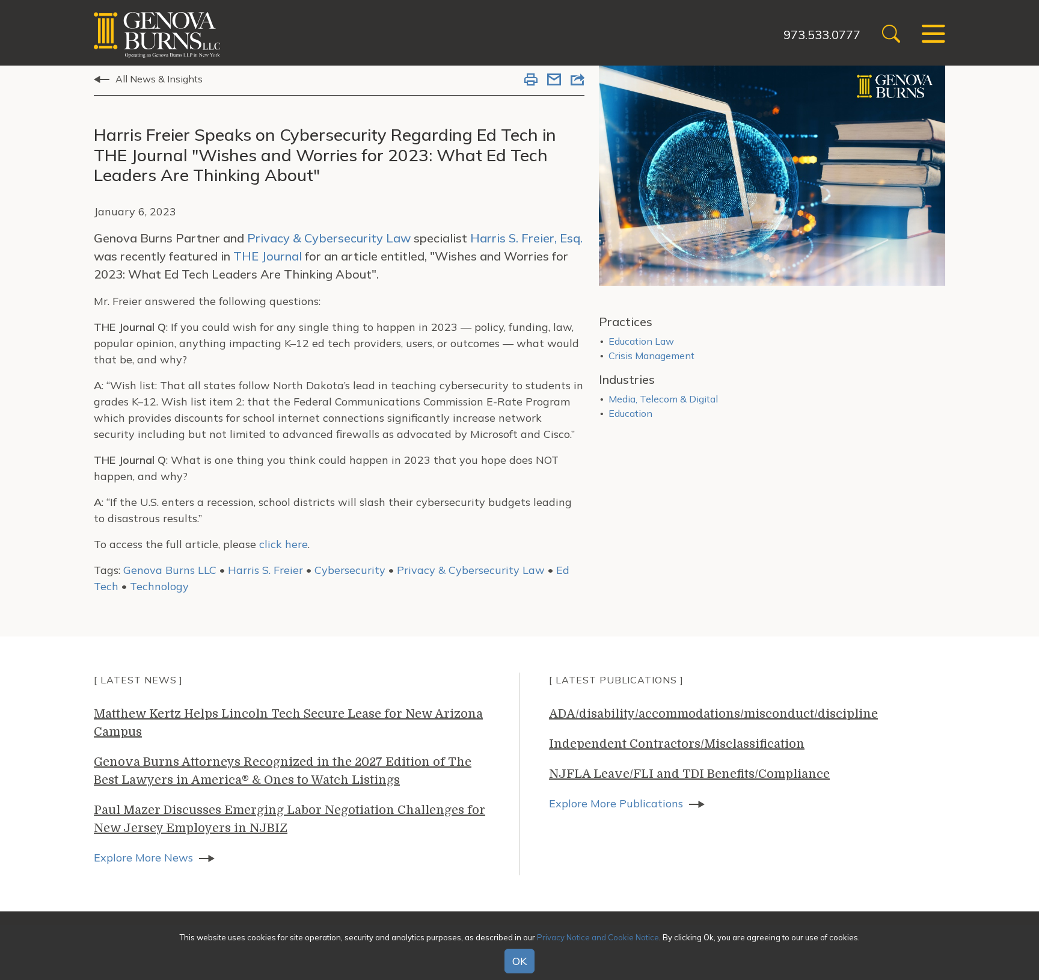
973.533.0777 (821, 34)
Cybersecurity (349, 570)
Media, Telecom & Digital (663, 399)
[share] (577, 81)
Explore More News (143, 857)
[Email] (554, 81)
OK (519, 961)
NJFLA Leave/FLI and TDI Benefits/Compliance (689, 774)
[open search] (891, 35)
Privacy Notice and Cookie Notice (598, 937)
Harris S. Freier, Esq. (526, 237)
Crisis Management (651, 356)
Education (630, 413)
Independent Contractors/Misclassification (677, 744)
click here (283, 544)
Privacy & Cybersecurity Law (329, 237)
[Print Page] (531, 81)
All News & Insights (159, 79)
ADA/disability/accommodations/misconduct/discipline (713, 714)
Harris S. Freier (265, 570)
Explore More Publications (616, 803)
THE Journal (267, 255)
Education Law (641, 341)
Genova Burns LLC (169, 570)
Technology (159, 586)
